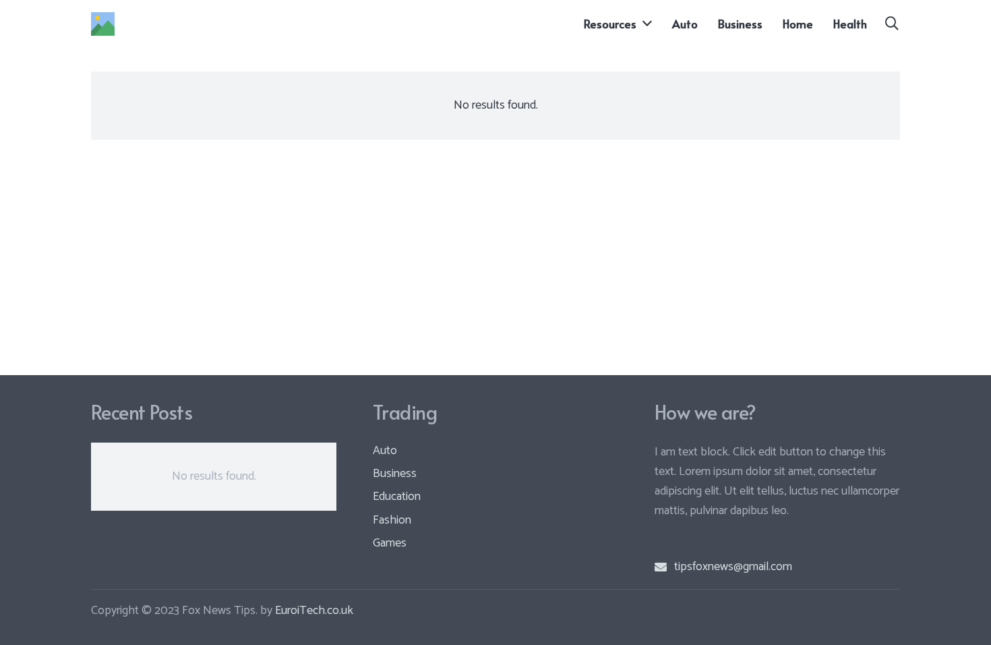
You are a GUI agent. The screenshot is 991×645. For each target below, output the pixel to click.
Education (397, 496)
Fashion (392, 520)
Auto (385, 451)
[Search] (892, 23)
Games (390, 543)
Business (395, 474)
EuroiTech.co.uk (314, 610)
